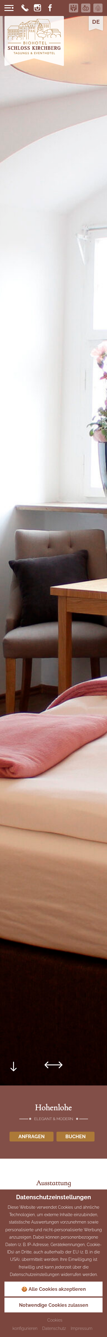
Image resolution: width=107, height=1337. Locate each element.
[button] (50, 1064)
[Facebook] (50, 8)
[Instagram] (37, 8)
